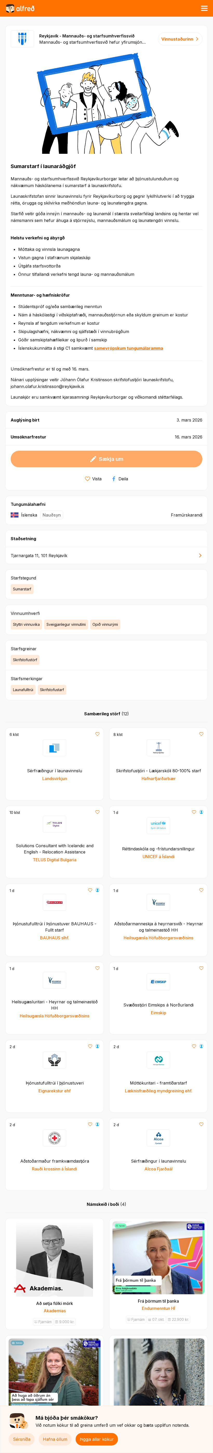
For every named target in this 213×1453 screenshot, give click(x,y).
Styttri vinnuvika (26, 624)
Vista (97, 478)
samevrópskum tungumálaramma (128, 348)
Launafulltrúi (23, 689)
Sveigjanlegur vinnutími (66, 624)
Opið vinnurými (105, 624)
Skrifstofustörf (25, 660)
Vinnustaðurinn (177, 39)
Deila (123, 478)
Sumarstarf (22, 589)
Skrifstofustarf (52, 689)
